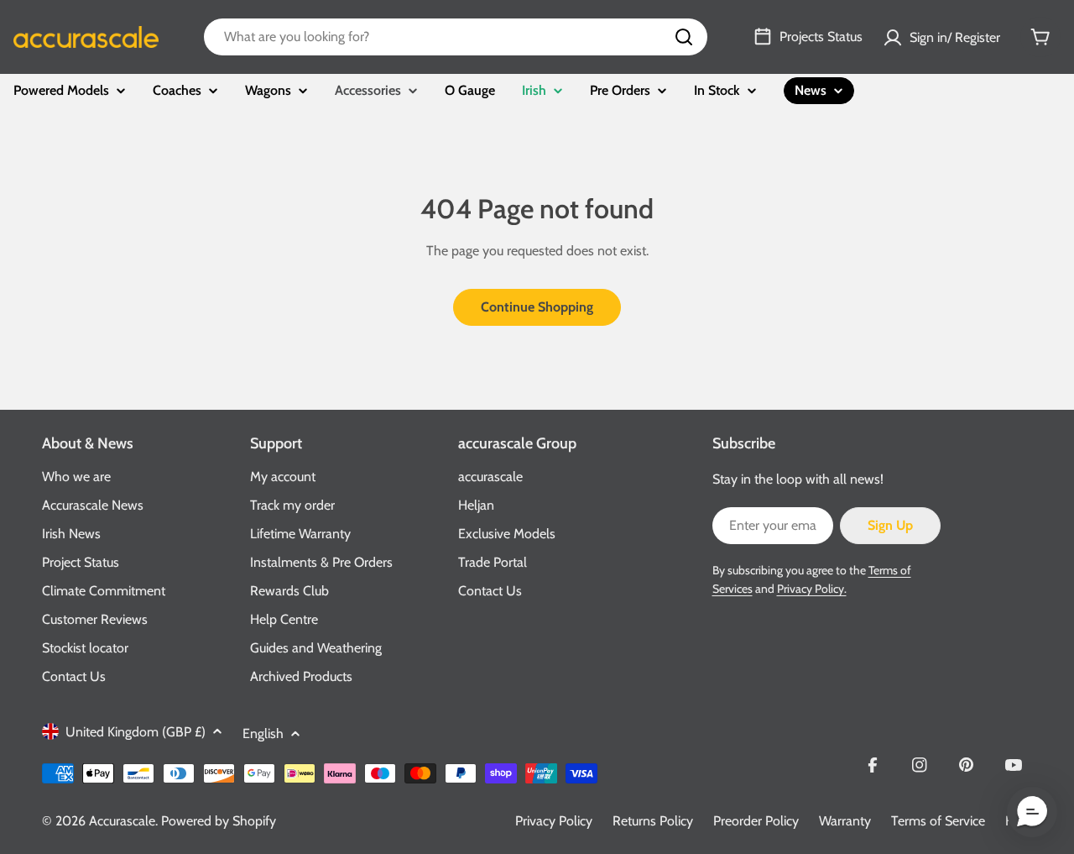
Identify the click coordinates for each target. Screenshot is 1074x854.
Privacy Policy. (812, 588)
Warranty (845, 821)
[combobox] (455, 36)
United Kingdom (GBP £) (135, 732)
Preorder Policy (756, 821)
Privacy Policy (553, 821)
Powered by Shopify (218, 821)
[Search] (684, 37)
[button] (1032, 812)
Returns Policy (653, 821)
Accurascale (122, 821)
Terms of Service (938, 821)
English (263, 733)
